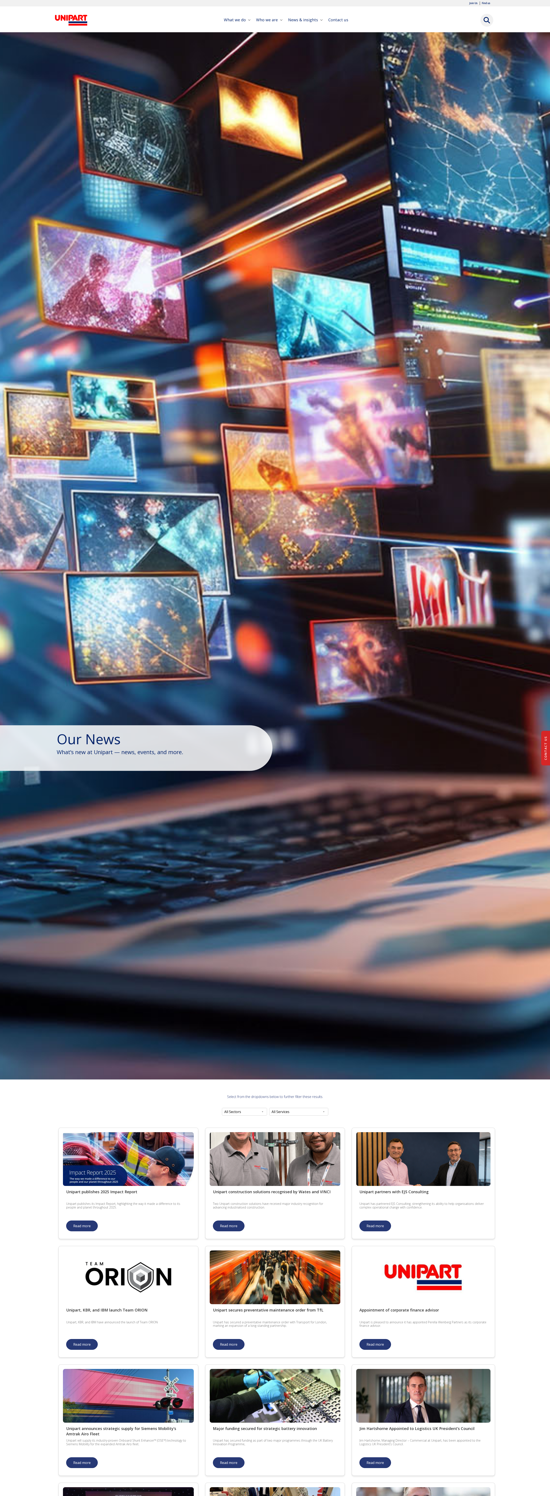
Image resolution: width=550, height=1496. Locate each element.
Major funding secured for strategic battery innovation (265, 1428)
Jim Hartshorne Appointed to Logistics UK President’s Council (417, 1428)
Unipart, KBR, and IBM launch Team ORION (107, 1310)
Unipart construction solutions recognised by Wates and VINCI (272, 1191)
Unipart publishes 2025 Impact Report (101, 1191)
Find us (486, 3)
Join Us (473, 3)
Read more (82, 1226)
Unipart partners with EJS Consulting (394, 1191)
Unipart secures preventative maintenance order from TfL (268, 1310)
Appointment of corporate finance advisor (399, 1310)
